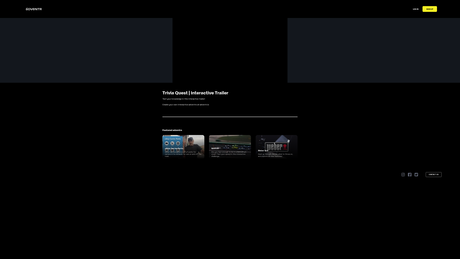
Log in (416, 9)
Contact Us (434, 175)
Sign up (429, 9)
